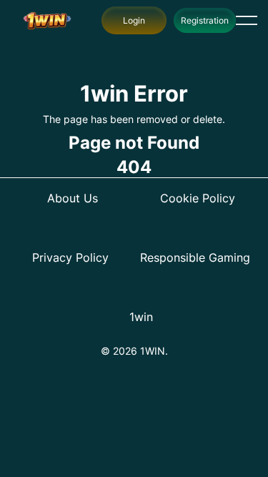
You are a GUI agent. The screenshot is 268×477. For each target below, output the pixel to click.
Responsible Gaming (195, 257)
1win (141, 317)
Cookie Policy (197, 198)
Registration (205, 20)
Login (134, 20)
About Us (72, 198)
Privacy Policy (70, 257)
